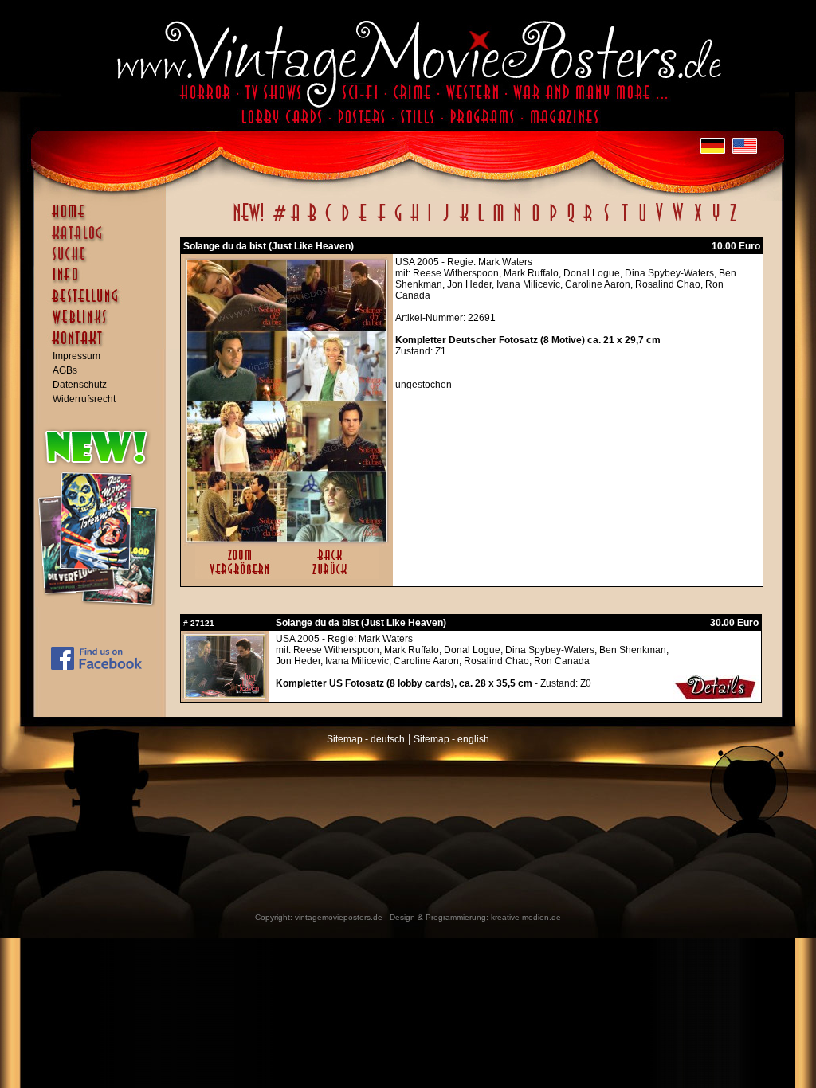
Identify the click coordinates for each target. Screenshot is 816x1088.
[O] (535, 221)
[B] (311, 221)
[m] (498, 221)
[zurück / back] (333, 575)
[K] (464, 221)
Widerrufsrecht (84, 399)
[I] (429, 221)
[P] (553, 221)
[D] (345, 221)
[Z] (732, 221)
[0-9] (278, 221)
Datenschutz (80, 384)
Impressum (76, 356)
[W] (677, 221)
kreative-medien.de (526, 917)
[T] (624, 221)
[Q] (570, 221)
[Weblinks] (103, 325)
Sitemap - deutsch (366, 739)
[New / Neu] (249, 221)
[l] (480, 221)
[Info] (103, 282)
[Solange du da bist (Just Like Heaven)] (286, 538)
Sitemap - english (451, 739)
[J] (445, 221)
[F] (381, 221)
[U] (642, 221)
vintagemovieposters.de (338, 917)
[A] (295, 221)
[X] (697, 221)
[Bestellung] (103, 303)
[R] (588, 221)
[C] (328, 221)
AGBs (65, 370)
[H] (414, 221)
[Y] (716, 221)
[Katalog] (103, 239)
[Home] (103, 219)
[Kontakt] (103, 345)
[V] (658, 221)
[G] (398, 221)
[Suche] (103, 260)
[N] (517, 221)
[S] (606, 221)
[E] (363, 221)
